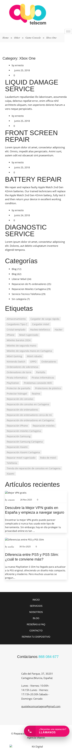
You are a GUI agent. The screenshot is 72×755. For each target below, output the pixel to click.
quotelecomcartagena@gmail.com (40, 706)
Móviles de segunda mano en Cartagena (29, 350)
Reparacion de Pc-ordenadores (29, 284)
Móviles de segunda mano (21, 345)
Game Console (33, 37)
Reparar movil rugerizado (21, 457)
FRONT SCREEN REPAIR (31, 136)
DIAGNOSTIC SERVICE (26, 231)
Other (17, 37)
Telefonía (12, 463)
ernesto (19, 65)
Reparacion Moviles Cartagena (29, 289)
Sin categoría (19, 299)
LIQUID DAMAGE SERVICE (31, 86)
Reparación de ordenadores (22, 409)
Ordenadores (48, 361)
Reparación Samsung (18, 436)
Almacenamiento (16, 318)
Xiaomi (10, 473)
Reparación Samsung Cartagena (25, 441)
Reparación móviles (44, 425)
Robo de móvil (48, 457)
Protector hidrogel (17, 393)
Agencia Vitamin (36, 737)
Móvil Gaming (14, 356)
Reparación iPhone (17, 425)
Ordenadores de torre (19, 372)
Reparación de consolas (20, 399)
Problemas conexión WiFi (38, 383)
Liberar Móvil (19, 279)
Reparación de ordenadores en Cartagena (30, 420)
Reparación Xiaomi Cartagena (23, 452)
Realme (36, 393)
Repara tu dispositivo (36, 636)
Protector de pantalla (18, 388)
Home (6, 37)
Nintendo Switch (16, 361)
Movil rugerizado (28, 334)
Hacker (58, 329)
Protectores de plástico (48, 388)
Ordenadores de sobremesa (22, 366)
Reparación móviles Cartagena (24, 431)
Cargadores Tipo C (17, 324)
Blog (14, 269)
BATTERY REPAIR (33, 179)
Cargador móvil (40, 324)
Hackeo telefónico (40, 329)
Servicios (36, 606)
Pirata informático (17, 377)
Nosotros (36, 612)
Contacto (36, 630)
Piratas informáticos (43, 377)
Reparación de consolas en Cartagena (28, 404)
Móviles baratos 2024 (18, 340)
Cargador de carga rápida (44, 318)
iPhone (10, 334)
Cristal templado (16, 329)
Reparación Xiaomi (17, 447)
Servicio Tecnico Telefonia (26, 294)
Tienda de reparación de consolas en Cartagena (33, 468)
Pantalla (40, 372)
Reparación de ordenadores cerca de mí (29, 415)
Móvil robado (34, 356)
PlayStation (13, 383)
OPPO (33, 361)
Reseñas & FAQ (36, 624)
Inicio (36, 599)
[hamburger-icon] (68, 31)
